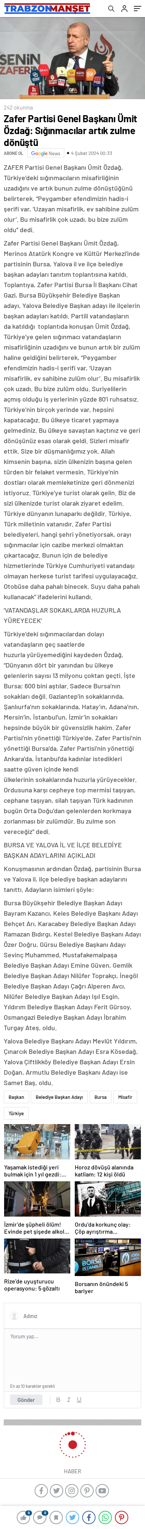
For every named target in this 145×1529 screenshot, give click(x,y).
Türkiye (16, 1113)
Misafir (125, 1097)
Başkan (16, 1097)
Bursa (100, 1097)
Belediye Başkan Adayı (59, 1097)
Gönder (26, 1399)
